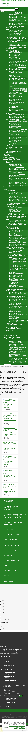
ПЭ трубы (9, 148)
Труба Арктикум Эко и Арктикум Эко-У (17, 43)
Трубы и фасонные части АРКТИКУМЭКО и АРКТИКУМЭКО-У (15, 27)
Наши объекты (8, 157)
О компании (7, 155)
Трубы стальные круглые (15, 119)
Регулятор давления (16, 109)
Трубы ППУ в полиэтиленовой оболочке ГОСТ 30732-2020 (17, 16)
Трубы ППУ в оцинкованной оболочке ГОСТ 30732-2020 (18, 20)
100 (3, 600)
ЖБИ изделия (11, 113)
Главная (6, 154)
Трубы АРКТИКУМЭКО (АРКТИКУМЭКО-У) (16, 31)
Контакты (7, 186)
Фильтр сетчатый (15, 110)
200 (3, 606)
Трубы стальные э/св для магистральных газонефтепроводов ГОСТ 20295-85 (18, 131)
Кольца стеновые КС (16, 115)
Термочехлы (13, 105)
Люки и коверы (12, 150)
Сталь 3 (4, 616)
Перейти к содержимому (18, 0)
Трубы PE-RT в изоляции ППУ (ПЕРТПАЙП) (16, 48)
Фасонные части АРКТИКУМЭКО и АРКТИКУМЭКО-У (15, 35)
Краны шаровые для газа (19, 84)
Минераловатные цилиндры (16, 112)
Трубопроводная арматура (16, 78)
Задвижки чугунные (19, 89)
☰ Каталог (18, 12)
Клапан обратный (15, 99)
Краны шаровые (15, 79)
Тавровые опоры (15, 77)
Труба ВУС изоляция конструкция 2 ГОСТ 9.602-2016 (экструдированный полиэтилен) (18, 60)
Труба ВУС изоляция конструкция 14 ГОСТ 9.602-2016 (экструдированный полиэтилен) (18, 66)
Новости (9, 161)
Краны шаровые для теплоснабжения (19, 81)
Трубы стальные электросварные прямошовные (15, 126)
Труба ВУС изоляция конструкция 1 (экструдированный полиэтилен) (16, 55)
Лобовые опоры (14, 74)
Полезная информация (11, 160)
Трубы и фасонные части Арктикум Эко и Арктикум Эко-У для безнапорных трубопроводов (16, 39)
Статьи (8, 162)
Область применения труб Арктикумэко (18, 170)
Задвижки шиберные (19, 91)
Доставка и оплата (10, 158)
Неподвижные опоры (16, 71)
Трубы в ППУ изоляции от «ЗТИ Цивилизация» (18, 181)
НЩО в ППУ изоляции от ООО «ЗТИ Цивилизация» (17, 184)
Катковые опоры (15, 75)
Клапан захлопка (15, 93)
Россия (4, 624)
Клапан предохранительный (16, 101)
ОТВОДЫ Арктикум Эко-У (17, 46)
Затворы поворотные (16, 92)
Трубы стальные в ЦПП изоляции (14, 152)
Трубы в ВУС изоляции (14, 51)
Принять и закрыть (19, 728)
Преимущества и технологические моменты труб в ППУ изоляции (16, 166)
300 (3, 612)
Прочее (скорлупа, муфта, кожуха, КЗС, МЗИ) (18, 24)
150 (3, 603)
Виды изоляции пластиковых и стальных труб (18, 178)
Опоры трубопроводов (14, 69)
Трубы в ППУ (19, 13)
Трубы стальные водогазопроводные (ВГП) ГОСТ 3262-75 (18, 122)
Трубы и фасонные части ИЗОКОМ (12, 693)
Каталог (5, 660)
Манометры (13, 107)
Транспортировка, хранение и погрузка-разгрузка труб (17, 174)
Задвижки (12, 86)
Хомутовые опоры (15, 72)
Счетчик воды (14, 103)
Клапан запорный (15, 98)
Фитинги (9, 145)
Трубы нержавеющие (14, 147)
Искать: (2, 8)
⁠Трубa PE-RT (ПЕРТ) (12, 50)
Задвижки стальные (19, 88)
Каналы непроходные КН (18, 116)
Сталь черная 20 (6, 619)
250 (3, 609)
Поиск (2, 11)
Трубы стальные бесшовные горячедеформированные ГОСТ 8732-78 (18, 136)
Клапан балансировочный (16, 95)
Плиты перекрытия (16, 117)
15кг (3, 628)
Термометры (13, 106)
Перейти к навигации (6, 0)
